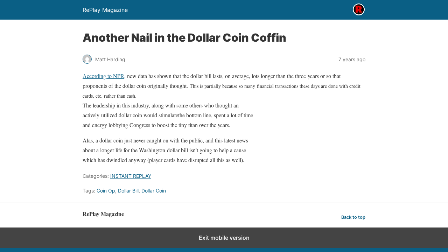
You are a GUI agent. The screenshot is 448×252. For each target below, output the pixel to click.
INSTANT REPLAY (130, 176)
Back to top (353, 217)
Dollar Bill (128, 191)
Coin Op (106, 191)
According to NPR (103, 75)
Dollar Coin (153, 191)
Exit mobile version (224, 237)
